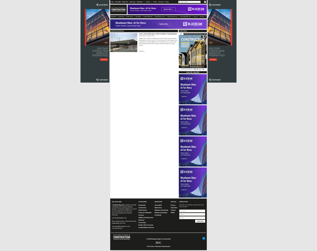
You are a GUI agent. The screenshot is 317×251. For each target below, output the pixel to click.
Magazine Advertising (161, 210)
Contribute (158, 215)
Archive (155, 1)
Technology (138, 16)
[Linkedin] (205, 2)
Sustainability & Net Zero (146, 227)
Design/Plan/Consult (160, 16)
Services (195, 16)
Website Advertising (161, 212)
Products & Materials (144, 212)
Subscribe (161, 1)
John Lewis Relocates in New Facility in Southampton (158, 34)
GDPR (173, 212)
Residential (113, 16)
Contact (167, 1)
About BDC (118, 1)
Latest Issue (132, 1)
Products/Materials (147, 16)
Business (202, 16)
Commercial (121, 16)
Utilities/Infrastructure (172, 16)
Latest (112, 1)
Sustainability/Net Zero (185, 16)
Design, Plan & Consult (145, 225)
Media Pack (125, 1)
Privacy (173, 205)
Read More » (142, 51)
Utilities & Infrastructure (145, 217)
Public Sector (130, 16)
